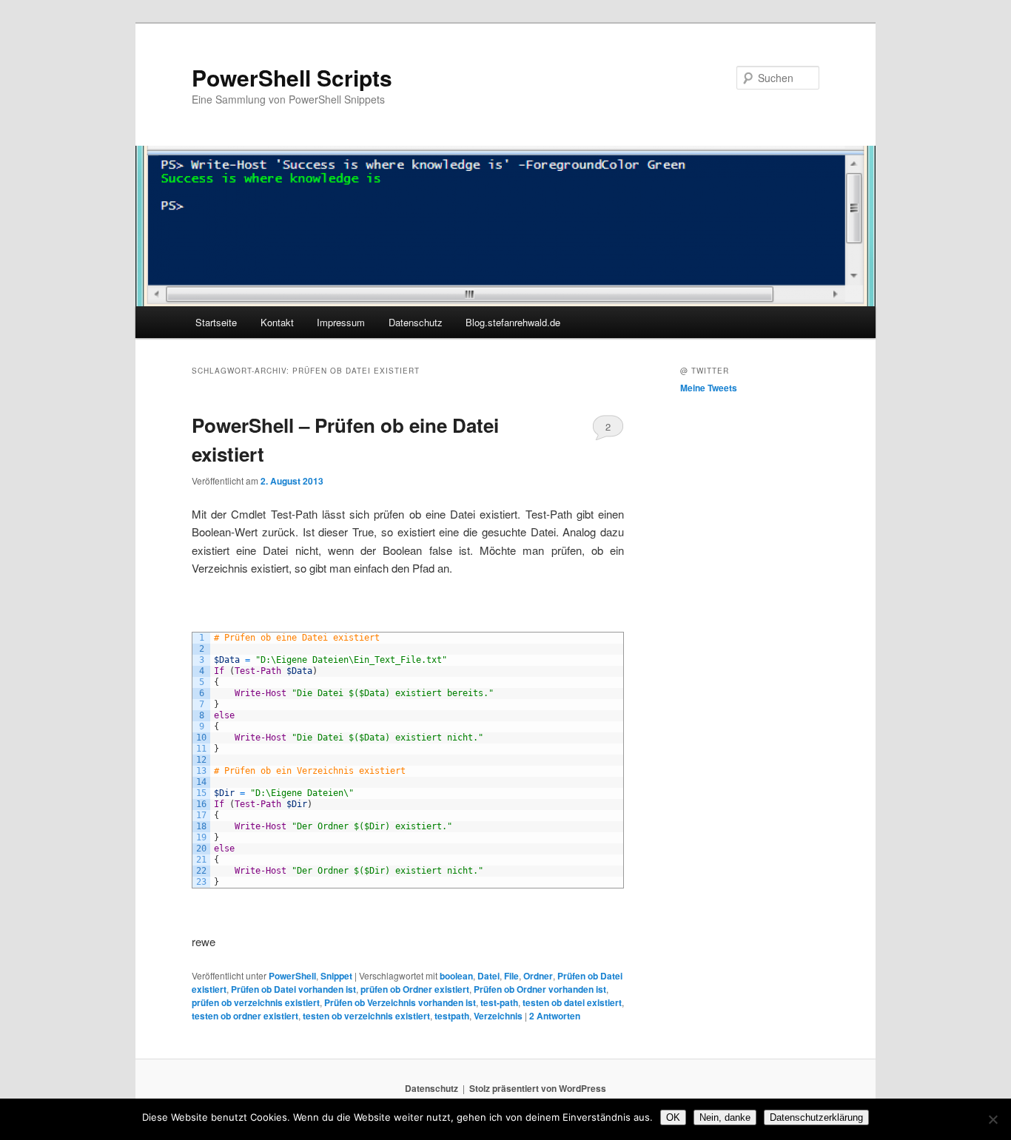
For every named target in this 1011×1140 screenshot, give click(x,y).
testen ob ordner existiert (245, 1015)
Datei (488, 975)
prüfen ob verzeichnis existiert (256, 1002)
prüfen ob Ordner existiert (414, 989)
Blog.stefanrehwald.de (513, 322)
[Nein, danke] (992, 1119)
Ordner (538, 975)
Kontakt (277, 322)
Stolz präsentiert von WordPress (537, 1088)
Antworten (554, 1015)
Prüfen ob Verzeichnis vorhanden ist (400, 1002)
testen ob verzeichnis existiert (366, 1015)
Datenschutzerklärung (816, 1117)
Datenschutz (416, 322)
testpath (451, 1015)
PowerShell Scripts (292, 77)
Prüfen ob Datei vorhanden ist (293, 989)
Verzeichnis (498, 1015)
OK (673, 1117)
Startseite (216, 322)
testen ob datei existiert (572, 1002)
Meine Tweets (708, 387)
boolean (456, 975)
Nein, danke (724, 1117)
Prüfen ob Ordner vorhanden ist (540, 989)
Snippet (336, 975)
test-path (499, 1002)
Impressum (341, 322)
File (511, 975)
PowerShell (292, 975)
